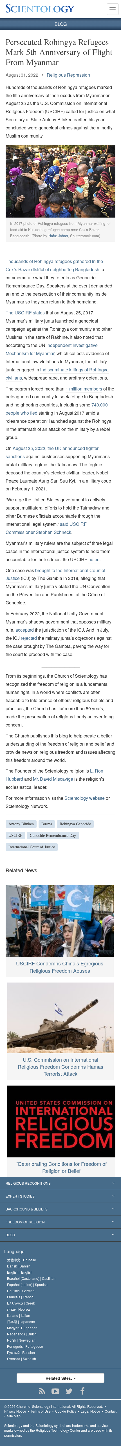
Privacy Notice (15, 1411)
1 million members (84, 388)
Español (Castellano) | (31, 1278)
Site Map (14, 1415)
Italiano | (18, 1315)
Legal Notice (90, 1411)
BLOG (61, 24)
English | (20, 1272)
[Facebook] (83, 1391)
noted (94, 559)
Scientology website (84, 798)
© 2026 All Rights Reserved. (53, 1406)
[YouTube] (55, 1391)
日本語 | (21, 1321)
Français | (20, 1296)
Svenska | (21, 1358)
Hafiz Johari (58, 235)
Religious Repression (68, 75)
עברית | (18, 1309)
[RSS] (42, 1391)
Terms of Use (41, 1411)
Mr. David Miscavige (53, 779)
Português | (25, 1346)
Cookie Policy (65, 1411)
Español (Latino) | (27, 1284)
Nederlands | (22, 1333)
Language (14, 1251)
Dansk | (18, 1266)
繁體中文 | (21, 1259)
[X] (69, 1391)
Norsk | (21, 1340)
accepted (24, 630)
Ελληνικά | (21, 1303)
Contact (110, 1411)
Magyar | (22, 1327)
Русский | (21, 1352)
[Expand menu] (60, 1183)
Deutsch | (21, 1290)
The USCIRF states (26, 312)
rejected (29, 638)
